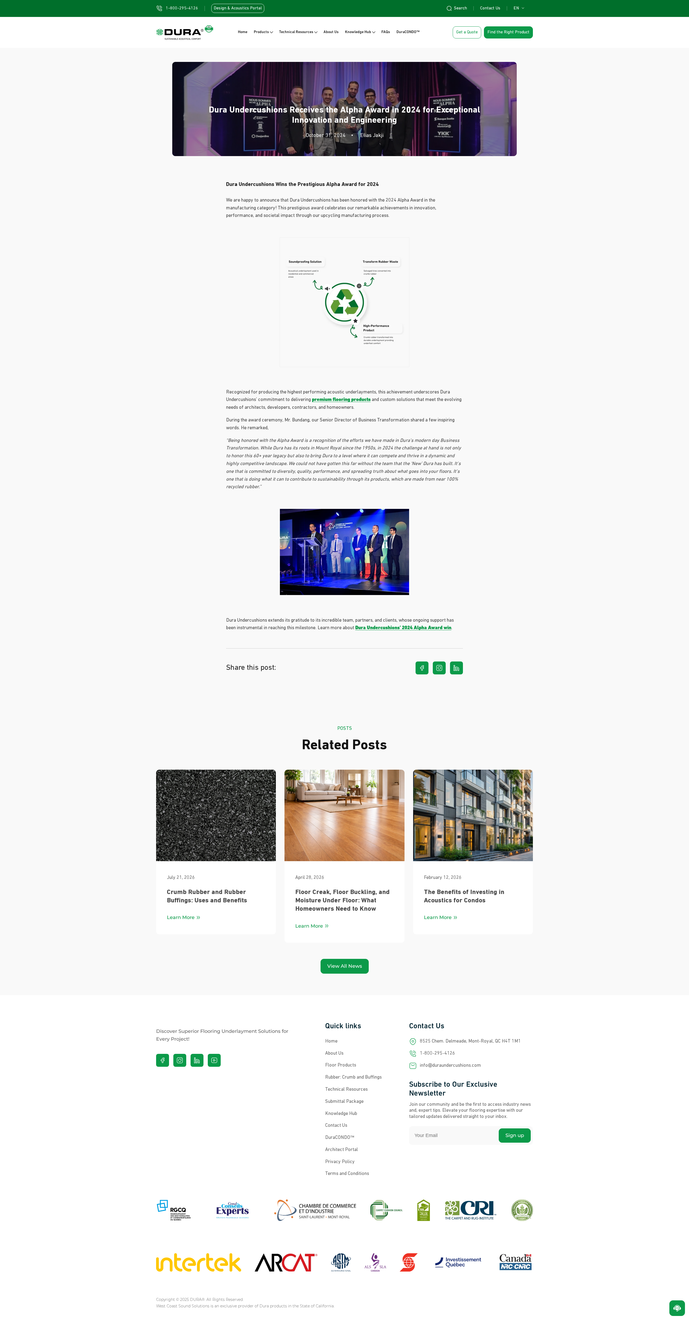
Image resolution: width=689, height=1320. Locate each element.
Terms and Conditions (347, 1173)
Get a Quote (467, 32)
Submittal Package (344, 1101)
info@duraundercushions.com (450, 1065)
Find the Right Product (508, 32)
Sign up (514, 1135)
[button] (263, 32)
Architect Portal (341, 1149)
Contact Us (490, 8)
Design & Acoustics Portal (238, 8)
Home (331, 1041)
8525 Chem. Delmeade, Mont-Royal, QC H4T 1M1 (470, 1041)
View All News (344, 966)
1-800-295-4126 (437, 1053)
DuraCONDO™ (339, 1137)
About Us (334, 1053)
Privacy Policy (340, 1162)
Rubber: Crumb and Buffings (353, 1077)
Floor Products (340, 1065)
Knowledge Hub (341, 1113)
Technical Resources (346, 1089)
